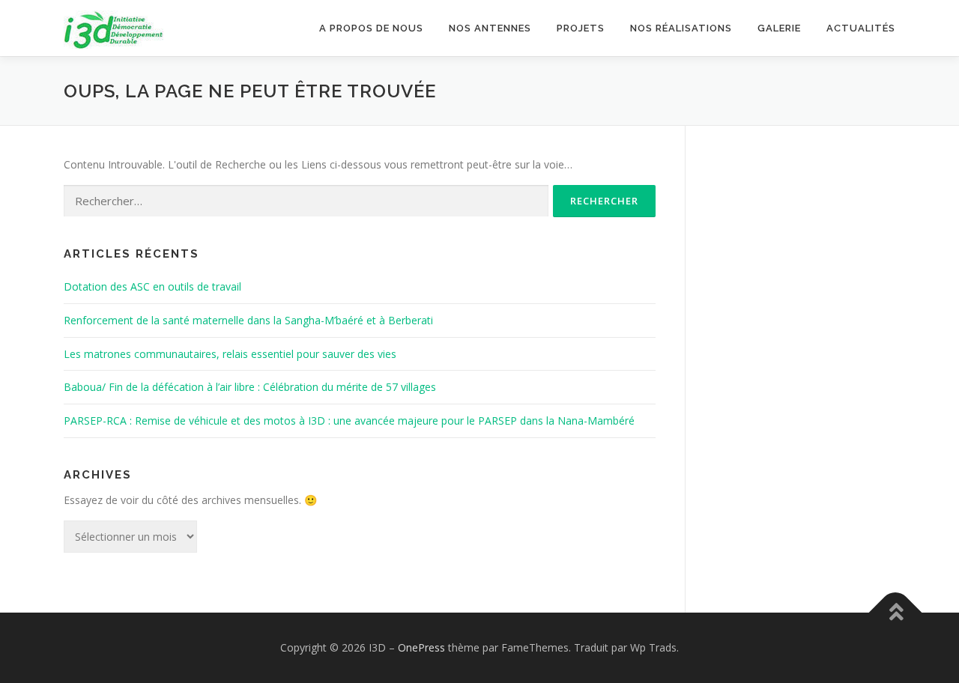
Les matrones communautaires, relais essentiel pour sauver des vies (230, 354)
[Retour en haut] (895, 612)
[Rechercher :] (306, 201)
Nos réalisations (681, 28)
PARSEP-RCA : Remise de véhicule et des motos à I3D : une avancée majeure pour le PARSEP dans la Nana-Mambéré (349, 420)
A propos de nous (371, 28)
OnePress (421, 647)
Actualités (860, 28)
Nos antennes (490, 28)
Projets (581, 28)
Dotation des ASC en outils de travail (152, 286)
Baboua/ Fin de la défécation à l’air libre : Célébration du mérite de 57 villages (250, 387)
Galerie (779, 28)
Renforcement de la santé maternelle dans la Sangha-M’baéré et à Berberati (248, 320)
